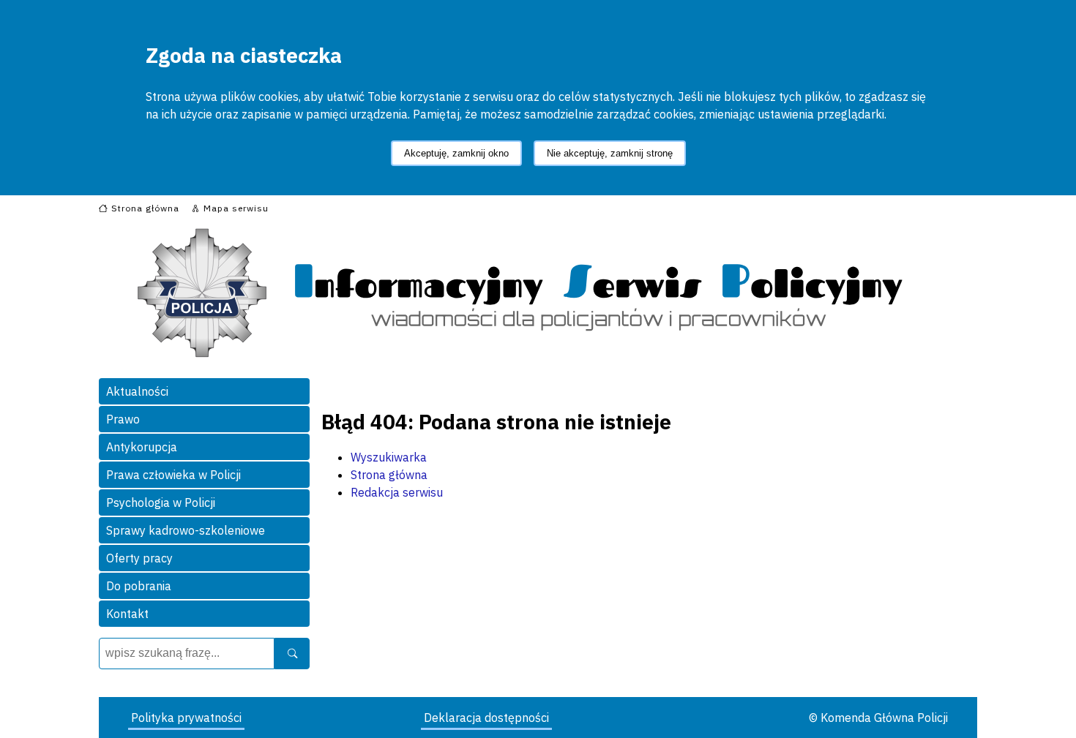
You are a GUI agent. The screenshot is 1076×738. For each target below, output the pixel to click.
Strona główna (389, 474)
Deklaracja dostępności (486, 717)
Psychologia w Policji (160, 502)
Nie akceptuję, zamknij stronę (610, 153)
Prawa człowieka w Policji (173, 474)
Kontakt (127, 613)
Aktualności (137, 391)
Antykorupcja (141, 447)
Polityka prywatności (186, 717)
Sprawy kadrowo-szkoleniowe (185, 530)
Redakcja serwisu (397, 492)
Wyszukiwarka (389, 457)
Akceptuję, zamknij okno (456, 153)
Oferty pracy (139, 558)
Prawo (123, 419)
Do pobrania (138, 586)
